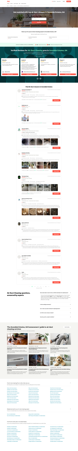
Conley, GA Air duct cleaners (33, 392)
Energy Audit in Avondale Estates (34, 414)
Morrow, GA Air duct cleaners (55, 396)
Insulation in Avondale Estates (55, 439)
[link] (22, 72)
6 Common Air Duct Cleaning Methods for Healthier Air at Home (17, 370)
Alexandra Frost (53, 367)
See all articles (67, 327)
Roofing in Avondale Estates (54, 433)
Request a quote (10, 74)
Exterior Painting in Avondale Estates (56, 436)
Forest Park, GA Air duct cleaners (55, 388)
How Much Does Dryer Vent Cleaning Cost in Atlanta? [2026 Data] (59, 348)
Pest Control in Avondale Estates (12, 436)
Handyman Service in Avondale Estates (35, 428)
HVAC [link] (8, 5)
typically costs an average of (46, 296)
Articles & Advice (23, 3)
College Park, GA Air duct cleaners (55, 402)
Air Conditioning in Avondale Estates (56, 428)
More (19, 3)
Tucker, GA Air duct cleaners (11, 397)
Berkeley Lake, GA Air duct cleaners (56, 391)
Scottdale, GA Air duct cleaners (12, 389)
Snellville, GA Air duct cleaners (55, 399)
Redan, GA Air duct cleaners (33, 388)
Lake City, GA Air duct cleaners (55, 394)
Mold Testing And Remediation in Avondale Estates (37, 415)
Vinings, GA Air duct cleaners (55, 397)
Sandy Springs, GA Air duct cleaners (13, 401)
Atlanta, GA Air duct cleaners (12, 394)
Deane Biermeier (10, 346)
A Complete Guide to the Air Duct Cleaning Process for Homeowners (39, 370)
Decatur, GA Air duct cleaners (12, 388)
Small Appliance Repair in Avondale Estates (14, 439)
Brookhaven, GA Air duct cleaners (12, 396)
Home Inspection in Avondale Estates (56, 434)
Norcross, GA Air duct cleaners (34, 394)
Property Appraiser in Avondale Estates (35, 431)
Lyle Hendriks (52, 346)
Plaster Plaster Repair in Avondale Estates (57, 429)
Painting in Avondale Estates (11, 428)
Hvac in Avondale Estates (11, 414)
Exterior (11, 3)
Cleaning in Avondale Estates (12, 433)
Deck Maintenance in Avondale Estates (13, 438)
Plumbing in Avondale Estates (12, 426)
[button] (25, 117)
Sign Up (68, 1)
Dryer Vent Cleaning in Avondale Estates (13, 415)
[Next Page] (48, 286)
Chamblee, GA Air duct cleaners (34, 389)
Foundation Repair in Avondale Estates (56, 441)
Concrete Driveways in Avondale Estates (56, 426)
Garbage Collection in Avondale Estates (35, 441)
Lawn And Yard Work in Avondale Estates (13, 431)
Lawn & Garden (16, 3)
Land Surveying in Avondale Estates (34, 439)
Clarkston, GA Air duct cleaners (12, 391)
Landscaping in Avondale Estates (12, 441)
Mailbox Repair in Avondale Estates (34, 434)
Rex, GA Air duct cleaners (54, 392)
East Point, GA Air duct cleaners (55, 401)
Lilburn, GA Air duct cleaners (33, 401)
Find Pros (39, 22)
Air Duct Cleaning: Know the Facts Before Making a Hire (60, 370)
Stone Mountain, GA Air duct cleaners (13, 392)
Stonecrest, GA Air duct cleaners (34, 397)
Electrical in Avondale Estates (12, 434)
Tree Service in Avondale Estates (12, 429)
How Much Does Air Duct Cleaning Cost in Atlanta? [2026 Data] (17, 348)
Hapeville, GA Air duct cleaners (34, 399)
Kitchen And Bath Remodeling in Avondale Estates (37, 426)
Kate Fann (30, 367)
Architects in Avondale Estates (55, 431)
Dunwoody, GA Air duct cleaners (34, 402)
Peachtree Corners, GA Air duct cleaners (56, 389)
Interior (8, 3)
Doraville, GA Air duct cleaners (34, 391)
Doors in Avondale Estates (33, 438)
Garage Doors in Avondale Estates (34, 433)
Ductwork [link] (15, 5)
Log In (64, 1)
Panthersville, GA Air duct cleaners (12, 399)
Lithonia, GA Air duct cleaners (12, 402)
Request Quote (56, 100)
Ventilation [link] (11, 5)
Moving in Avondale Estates (33, 429)
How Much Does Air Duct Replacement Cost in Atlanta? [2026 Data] (38, 348)
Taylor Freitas (31, 346)
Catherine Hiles (9, 367)
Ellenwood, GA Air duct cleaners (34, 396)
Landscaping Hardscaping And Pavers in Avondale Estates (38, 436)
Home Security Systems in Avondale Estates (57, 438)
